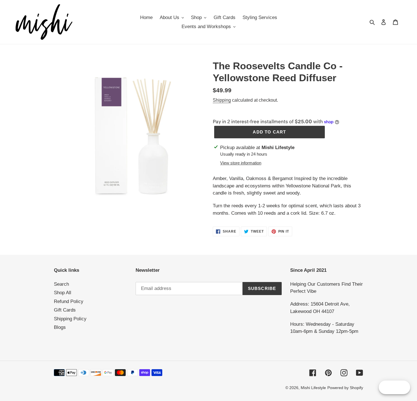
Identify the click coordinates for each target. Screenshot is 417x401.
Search (61, 284)
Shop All (62, 292)
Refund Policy (68, 301)
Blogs (60, 327)
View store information (240, 162)
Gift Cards (65, 310)
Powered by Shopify (345, 387)
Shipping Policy (70, 318)
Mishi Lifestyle (313, 387)
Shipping (222, 100)
